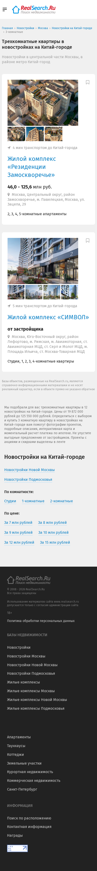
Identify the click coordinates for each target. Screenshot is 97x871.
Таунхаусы (16, 746)
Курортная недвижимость (30, 772)
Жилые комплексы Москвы (31, 691)
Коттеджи (15, 754)
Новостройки (19, 647)
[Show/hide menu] (5, 9)
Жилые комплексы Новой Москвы (37, 699)
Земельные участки (24, 763)
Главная (7, 28)
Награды (15, 835)
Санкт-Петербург (22, 789)
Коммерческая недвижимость (33, 780)
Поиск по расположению (29, 818)
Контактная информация (29, 826)
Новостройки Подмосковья (31, 673)
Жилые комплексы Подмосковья (36, 708)
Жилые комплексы (23, 682)
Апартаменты (19, 737)
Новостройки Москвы (26, 656)
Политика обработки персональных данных (41, 621)
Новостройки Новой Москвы (32, 665)
